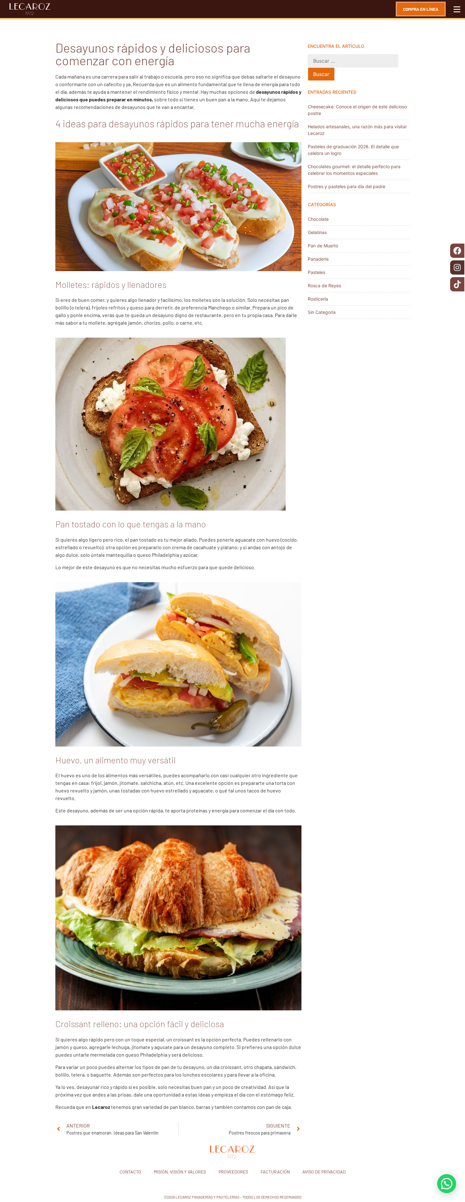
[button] (446, 1183)
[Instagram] (457, 267)
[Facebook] (457, 251)
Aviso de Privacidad (324, 1171)
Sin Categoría (322, 312)
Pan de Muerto (323, 245)
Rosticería (318, 299)
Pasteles (316, 272)
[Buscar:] (353, 60)
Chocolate (318, 219)
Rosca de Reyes (324, 285)
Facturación (275, 1171)
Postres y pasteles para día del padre (346, 186)
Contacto (130, 1171)
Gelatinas (317, 232)
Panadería (318, 259)
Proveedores (233, 1171)
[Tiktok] (457, 284)
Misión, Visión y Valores (180, 1171)
